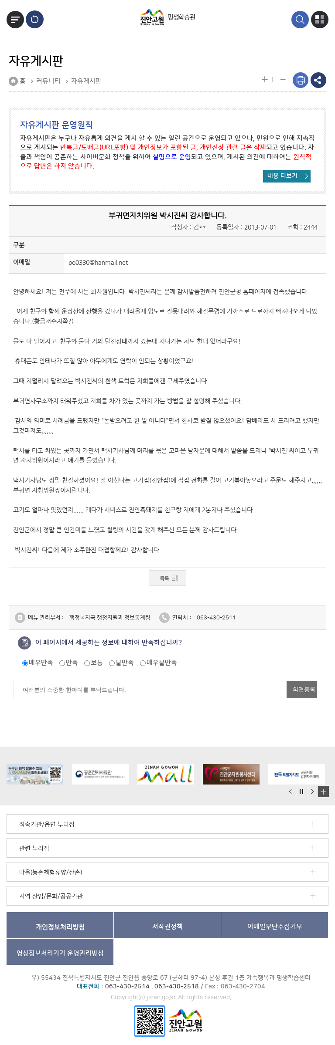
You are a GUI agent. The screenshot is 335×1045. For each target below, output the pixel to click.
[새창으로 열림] (35, 774)
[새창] (149, 1020)
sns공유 (318, 80)
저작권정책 (167, 926)
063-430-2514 (127, 986)
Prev (290, 792)
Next (312, 792)
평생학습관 (181, 17)
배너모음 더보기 (323, 791)
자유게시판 (86, 81)
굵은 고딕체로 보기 (35, 19)
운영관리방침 (60, 953)
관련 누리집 (34, 848)
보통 (97, 662)
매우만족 (41, 662)
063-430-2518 (176, 986)
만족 (72, 662)
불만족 (125, 662)
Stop (301, 792)
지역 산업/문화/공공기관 (51, 896)
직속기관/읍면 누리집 (47, 824)
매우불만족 (162, 662)
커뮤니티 (48, 81)
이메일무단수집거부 (274, 926)
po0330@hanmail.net (98, 262)
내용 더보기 (282, 176)
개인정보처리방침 (60, 926)
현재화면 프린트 (300, 80)
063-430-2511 (216, 618)
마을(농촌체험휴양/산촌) (50, 872)
